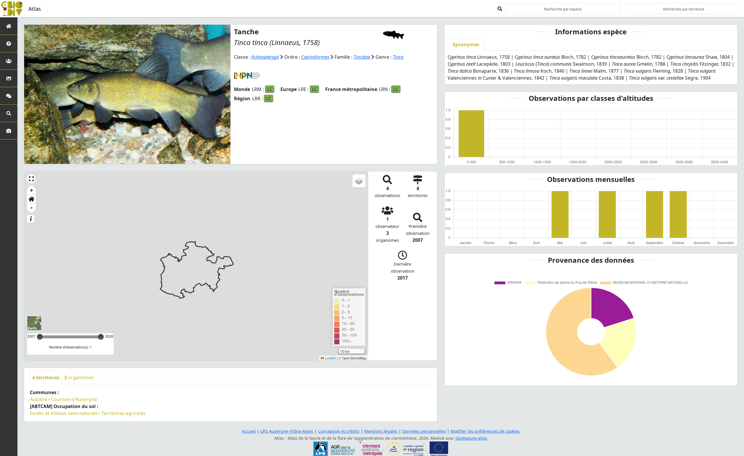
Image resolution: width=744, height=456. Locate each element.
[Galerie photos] (8, 130)
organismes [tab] (79, 377)
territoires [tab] (46, 377)
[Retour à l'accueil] (8, 26)
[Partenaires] (8, 60)
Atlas (34, 8)
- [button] (31, 208)
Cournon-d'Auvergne (74, 399)
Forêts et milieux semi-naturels (64, 413)
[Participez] (8, 95)
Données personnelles (424, 431)
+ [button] (31, 190)
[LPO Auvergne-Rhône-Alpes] (334, 448)
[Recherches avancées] (8, 113)
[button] (31, 178)
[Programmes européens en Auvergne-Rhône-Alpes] (406, 448)
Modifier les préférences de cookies (485, 431)
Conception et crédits (339, 431)
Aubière (38, 399)
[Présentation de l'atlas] (8, 43)
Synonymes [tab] (466, 44)
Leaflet (330, 357)
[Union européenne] (439, 448)
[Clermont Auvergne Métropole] (371, 448)
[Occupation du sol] (8, 78)
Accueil (249, 431)
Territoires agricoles (123, 413)
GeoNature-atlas (471, 438)
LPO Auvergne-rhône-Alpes (286, 431)
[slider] (101, 337)
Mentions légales (381, 431)
